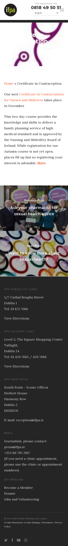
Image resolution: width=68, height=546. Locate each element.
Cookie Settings (32, 522)
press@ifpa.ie (14, 447)
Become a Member (18, 488)
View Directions (16, 318)
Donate (9, 493)
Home (8, 83)
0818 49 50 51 (46, 7)
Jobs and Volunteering (21, 499)
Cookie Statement (13, 522)
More (41, 163)
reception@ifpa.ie (30, 420)
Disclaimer (47, 522)
